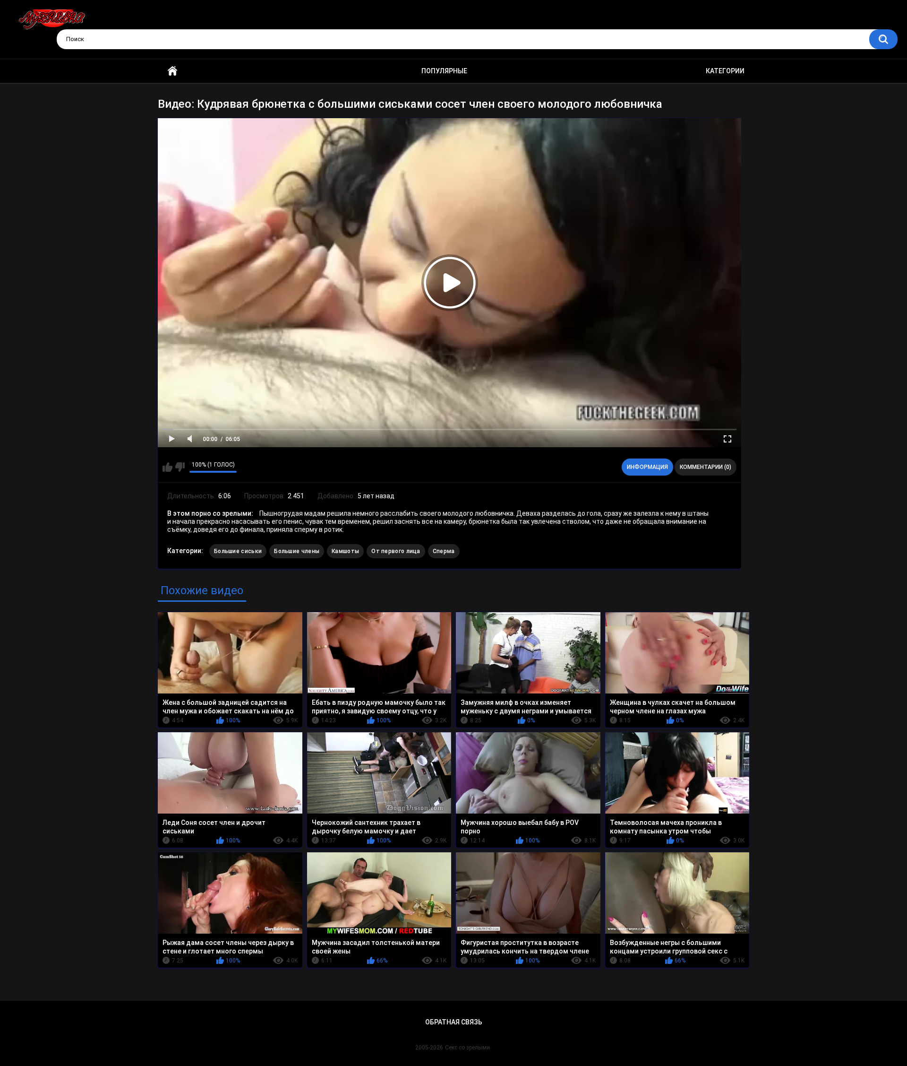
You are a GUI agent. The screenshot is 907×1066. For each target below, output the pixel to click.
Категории (725, 71)
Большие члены (296, 551)
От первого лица (395, 551)
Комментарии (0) (705, 467)
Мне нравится (167, 467)
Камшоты (345, 551)
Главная (172, 71)
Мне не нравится (180, 467)
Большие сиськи (238, 551)
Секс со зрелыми (467, 1047)
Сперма (444, 551)
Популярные (444, 71)
